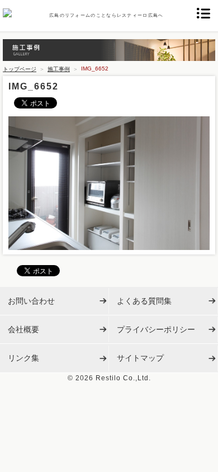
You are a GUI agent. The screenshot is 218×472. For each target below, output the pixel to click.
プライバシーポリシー (156, 329)
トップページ (19, 69)
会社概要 (23, 329)
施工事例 (59, 69)
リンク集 (23, 357)
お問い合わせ (31, 300)
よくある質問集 (144, 300)
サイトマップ (140, 357)
